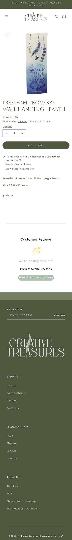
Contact (12, 458)
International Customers (22, 508)
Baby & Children (17, 393)
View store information (20, 168)
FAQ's (10, 435)
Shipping (22, 121)
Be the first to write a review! (36, 277)
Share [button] (9, 195)
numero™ (58, 536)
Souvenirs (13, 408)
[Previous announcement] (6, 4)
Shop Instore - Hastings (21, 501)
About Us (12, 486)
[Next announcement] (65, 4)
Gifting (11, 385)
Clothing (12, 400)
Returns (11, 451)
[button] (6, 16)
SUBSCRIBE (59, 315)
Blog (9, 493)
